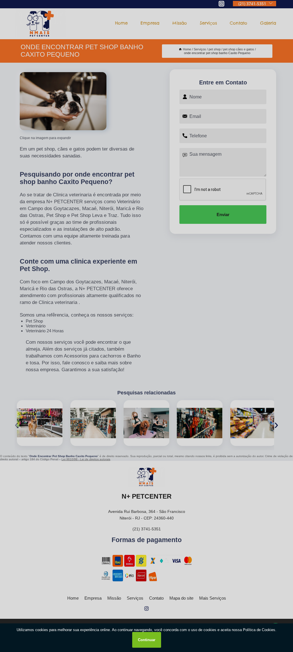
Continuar (146, 640)
